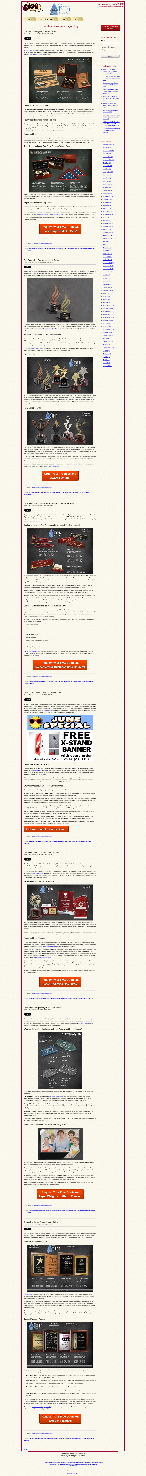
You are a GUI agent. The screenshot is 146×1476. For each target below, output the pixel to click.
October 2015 (107, 287)
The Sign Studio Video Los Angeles (111, 27)
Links (77, 1473)
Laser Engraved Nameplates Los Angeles (41, 681)
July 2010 (106, 350)
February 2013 (108, 196)
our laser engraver (32, 651)
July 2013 (107, 147)
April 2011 (107, 217)
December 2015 (108, 320)
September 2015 (108, 317)
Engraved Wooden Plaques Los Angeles (41, 1438)
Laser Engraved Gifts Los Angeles (65, 1210)
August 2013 (107, 256)
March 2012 (107, 175)
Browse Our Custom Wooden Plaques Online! (41, 1222)
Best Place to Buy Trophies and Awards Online (41, 260)
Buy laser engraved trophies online (60, 492)
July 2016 (106, 250)
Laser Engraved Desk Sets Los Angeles (66, 681)
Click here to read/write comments (42, 243)
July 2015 (106, 314)
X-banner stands (48, 710)
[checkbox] (110, 51)
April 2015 (106, 275)
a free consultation (54, 466)
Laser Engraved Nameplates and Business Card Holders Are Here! (49, 503)
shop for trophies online (36, 348)
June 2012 (107, 181)
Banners (46, 1462)
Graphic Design (93, 1464)
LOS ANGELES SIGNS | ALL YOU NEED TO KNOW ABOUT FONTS (111, 98)
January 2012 (108, 184)
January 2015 (107, 272)
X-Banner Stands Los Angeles (38, 841)
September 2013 (108, 305)
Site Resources (71, 1473)
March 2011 (107, 229)
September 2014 (108, 263)
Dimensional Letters (73, 1464)
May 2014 (106, 360)
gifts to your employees (55, 1096)
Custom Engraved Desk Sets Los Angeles (80, 998)
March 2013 (107, 208)
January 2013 (108, 157)
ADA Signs (73, 1465)
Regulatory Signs (78, 1462)
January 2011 (108, 172)
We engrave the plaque (49, 946)
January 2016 (107, 293)
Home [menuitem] (29, 19)
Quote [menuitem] (65, 19)
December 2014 (108, 269)
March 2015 (107, 244)
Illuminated (83, 1464)
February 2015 (108, 311)
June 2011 (106, 302)
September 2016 (108, 347)
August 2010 (107, 296)
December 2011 (108, 223)
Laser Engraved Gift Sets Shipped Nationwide (65, 248)
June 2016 (106, 241)
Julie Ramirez (32, 33)
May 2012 (107, 187)
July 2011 (106, 220)
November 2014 (108, 266)
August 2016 (107, 326)
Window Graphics (66, 1462)
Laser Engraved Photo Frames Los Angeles (42, 1210)
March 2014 (107, 353)
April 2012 (107, 178)
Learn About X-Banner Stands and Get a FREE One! (43, 693)
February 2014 (108, 335)
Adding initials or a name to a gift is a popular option (50, 214)
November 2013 (108, 232)
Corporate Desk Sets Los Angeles (39, 998)
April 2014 (106, 357)
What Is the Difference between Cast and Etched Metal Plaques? (111, 130)
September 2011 (108, 159)
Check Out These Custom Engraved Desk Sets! (42, 852)
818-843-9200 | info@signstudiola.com (111, 6)
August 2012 (107, 193)
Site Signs (88, 1462)
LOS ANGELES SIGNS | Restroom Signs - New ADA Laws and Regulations (110, 71)
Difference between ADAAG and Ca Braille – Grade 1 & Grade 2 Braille (111, 78)
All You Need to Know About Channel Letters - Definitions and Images (110, 91)
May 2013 (107, 163)
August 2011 (107, 166)
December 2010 (108, 199)
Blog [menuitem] (77, 19)
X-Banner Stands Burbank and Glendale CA (60, 841)
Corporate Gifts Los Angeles (58, 998)
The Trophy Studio (30, 50)
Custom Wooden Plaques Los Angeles (65, 1438)
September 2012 (108, 211)
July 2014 (106, 338)
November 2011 (108, 226)
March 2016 (107, 247)
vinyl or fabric (37, 770)
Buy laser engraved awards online (39, 492)
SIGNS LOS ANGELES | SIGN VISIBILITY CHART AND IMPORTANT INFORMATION (111, 123)
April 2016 (106, 323)
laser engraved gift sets (36, 54)
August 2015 (107, 284)
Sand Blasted (62, 1464)
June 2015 (106, 281)
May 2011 (106, 299)
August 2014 (107, 366)
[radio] (110, 51)
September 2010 (108, 329)
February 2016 (108, 341)
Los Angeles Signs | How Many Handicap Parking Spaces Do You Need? (111, 116)
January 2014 (107, 238)
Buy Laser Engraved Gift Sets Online (40, 248)
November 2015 (108, 290)
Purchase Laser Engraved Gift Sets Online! (40, 32)
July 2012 (107, 205)
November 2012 (108, 150)
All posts (26, 1449)
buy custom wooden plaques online (41, 1407)
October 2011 (107, 254)
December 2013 (108, 308)
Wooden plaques (28, 1294)
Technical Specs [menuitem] (47, 19)
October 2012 (108, 190)
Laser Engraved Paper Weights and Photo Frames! (43, 1008)
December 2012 (108, 144)
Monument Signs (97, 1462)
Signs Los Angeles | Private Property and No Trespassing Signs (111, 84)
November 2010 (108, 332)
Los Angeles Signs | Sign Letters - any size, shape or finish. (110, 105)
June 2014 (106, 363)
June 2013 (107, 153)
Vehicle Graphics (55, 1462)
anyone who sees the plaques (43, 957)
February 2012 (108, 202)
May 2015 (106, 278)
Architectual (52, 1464)
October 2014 (107, 235)
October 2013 (107, 260)
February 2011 (108, 214)
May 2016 (106, 344)
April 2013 (107, 169)
